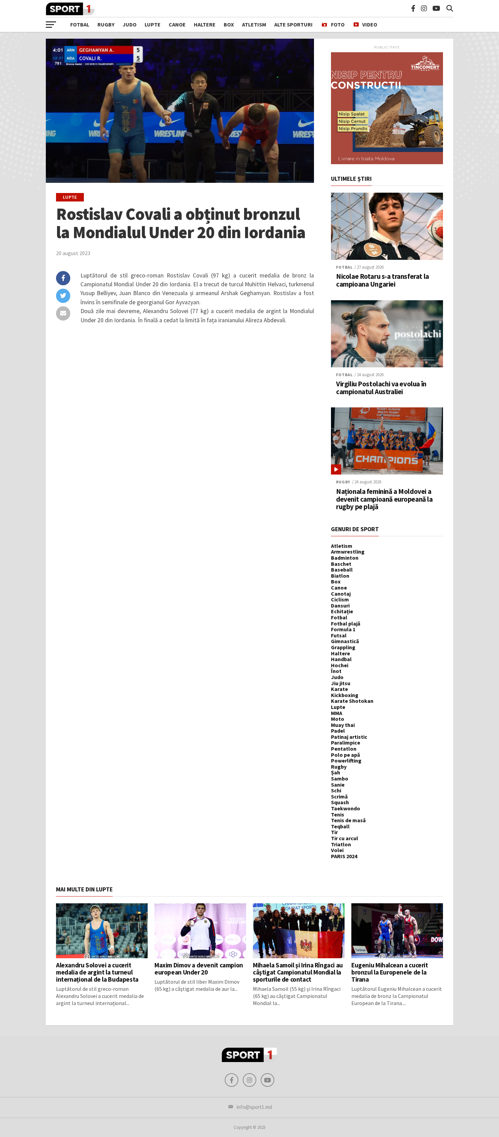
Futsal (339, 635)
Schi (336, 790)
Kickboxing (344, 695)
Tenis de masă (348, 820)
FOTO (338, 24)
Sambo (339, 778)
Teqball (340, 826)
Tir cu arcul (344, 838)
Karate (339, 689)
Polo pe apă (345, 754)
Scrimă (339, 796)
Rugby (105, 24)
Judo (129, 24)
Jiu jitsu (340, 683)
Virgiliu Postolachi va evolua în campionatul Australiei (381, 388)
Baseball (342, 569)
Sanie (338, 784)
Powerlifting (346, 760)
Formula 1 (343, 629)
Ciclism (340, 599)
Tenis (337, 814)
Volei (337, 850)
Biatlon (340, 575)
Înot (336, 671)
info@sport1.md (254, 1107)
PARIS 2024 (344, 856)
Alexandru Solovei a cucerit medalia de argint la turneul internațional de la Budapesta (97, 972)
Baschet (341, 563)
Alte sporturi (293, 24)
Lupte (153, 24)
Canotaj (341, 593)
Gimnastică (345, 641)
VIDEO (369, 24)
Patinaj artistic (349, 736)
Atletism (254, 24)
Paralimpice (345, 742)
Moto (337, 718)
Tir (334, 832)
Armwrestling (348, 551)
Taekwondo (345, 808)
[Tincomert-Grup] (387, 162)
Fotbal (79, 24)
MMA (336, 713)
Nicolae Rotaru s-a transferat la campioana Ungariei (382, 280)
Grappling (343, 647)
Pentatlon (343, 748)
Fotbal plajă (345, 623)
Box (229, 24)
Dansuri (340, 605)
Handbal (341, 659)
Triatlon (341, 844)
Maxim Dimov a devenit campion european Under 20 (198, 968)
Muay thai (343, 724)
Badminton (344, 557)
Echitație (342, 611)
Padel (338, 730)
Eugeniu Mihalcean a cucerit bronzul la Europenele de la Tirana (389, 972)
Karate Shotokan (352, 700)
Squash (340, 802)
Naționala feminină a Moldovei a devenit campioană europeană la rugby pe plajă (384, 499)
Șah (335, 772)
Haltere (205, 24)
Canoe (177, 24)
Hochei (339, 665)
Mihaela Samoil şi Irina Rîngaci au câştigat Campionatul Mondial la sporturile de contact (298, 972)
